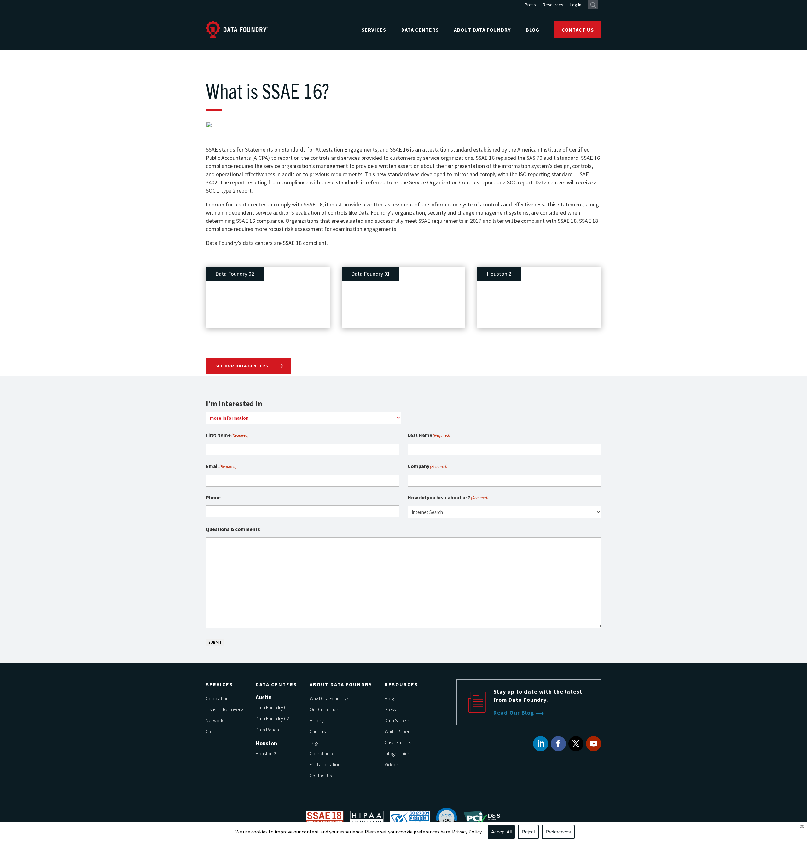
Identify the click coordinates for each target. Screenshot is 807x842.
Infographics (397, 753)
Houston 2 (266, 753)
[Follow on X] (575, 743)
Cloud (212, 731)
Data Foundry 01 (272, 707)
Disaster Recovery (224, 709)
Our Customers (325, 709)
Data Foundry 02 (272, 718)
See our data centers (241, 366)
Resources (553, 5)
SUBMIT (215, 642)
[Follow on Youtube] (593, 743)
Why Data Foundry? (329, 698)
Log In (575, 5)
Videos (391, 764)
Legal (315, 742)
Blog (532, 29)
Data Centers (420, 29)
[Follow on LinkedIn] (540, 743)
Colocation (217, 698)
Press (530, 5)
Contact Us (578, 29)
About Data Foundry (482, 29)
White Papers (398, 731)
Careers (318, 731)
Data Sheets (397, 720)
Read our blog (513, 712)
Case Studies (398, 742)
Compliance (322, 753)
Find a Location (325, 764)
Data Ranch (267, 729)
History (317, 720)
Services (374, 29)
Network (214, 720)
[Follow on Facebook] (558, 743)
